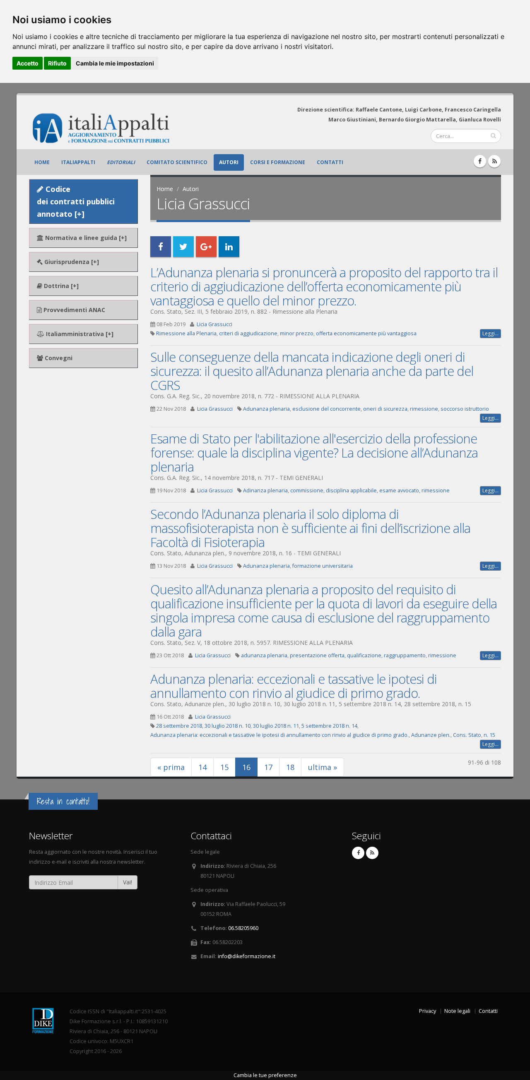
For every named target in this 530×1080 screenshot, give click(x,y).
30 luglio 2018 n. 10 (228, 725)
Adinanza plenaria (265, 490)
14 (202, 767)
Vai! (127, 882)
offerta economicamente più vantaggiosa (366, 333)
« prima (171, 767)
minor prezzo (296, 333)
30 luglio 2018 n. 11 (276, 725)
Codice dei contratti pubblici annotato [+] (76, 201)
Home (42, 162)
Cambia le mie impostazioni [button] (115, 63)
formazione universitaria (322, 565)
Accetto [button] (28, 63)
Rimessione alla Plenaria (186, 333)
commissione (306, 490)
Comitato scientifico (177, 162)
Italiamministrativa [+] (78, 334)
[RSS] (494, 161)
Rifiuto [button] (57, 63)
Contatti (330, 162)
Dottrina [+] (60, 286)
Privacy (427, 1011)
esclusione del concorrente (326, 408)
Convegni (57, 358)
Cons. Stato (467, 735)
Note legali (457, 1011)
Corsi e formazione (277, 162)
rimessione (424, 408)
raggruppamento (405, 655)
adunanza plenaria (264, 655)
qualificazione (364, 655)
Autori (228, 162)
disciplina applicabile (351, 490)
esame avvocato (399, 490)
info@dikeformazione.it (246, 956)
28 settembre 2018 (179, 725)
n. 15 (489, 735)
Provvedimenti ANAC (73, 310)
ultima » (322, 767)
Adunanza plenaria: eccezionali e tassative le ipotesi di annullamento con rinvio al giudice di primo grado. (293, 686)
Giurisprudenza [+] (71, 262)
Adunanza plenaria (266, 408)
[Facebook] (480, 161)
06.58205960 (243, 928)
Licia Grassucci (214, 324)
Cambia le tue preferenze (265, 1075)
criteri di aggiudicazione (248, 333)
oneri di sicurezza (385, 408)
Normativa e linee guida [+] (85, 238)
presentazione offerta (317, 655)
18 (290, 767)
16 (250, 767)
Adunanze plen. (430, 735)
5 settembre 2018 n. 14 (329, 725)
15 (224, 767)
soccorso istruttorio (465, 408)
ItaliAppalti (78, 162)
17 (268, 767)
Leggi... (490, 333)
